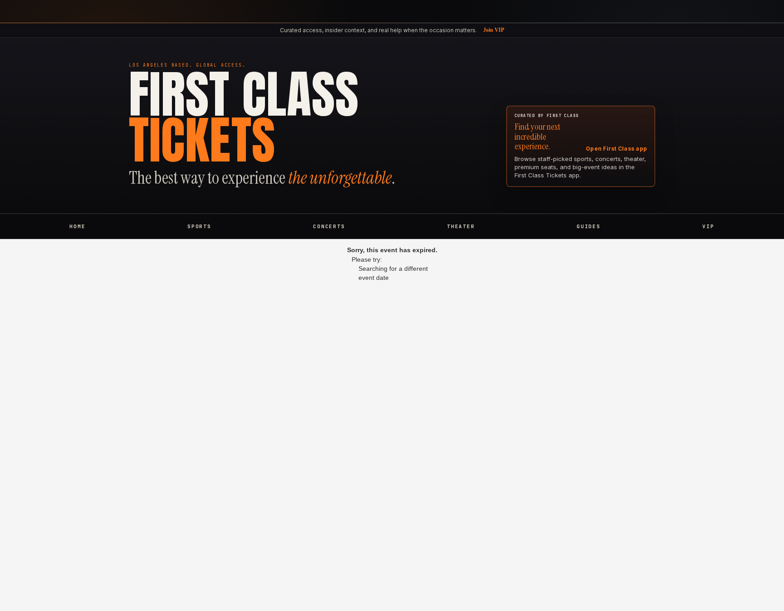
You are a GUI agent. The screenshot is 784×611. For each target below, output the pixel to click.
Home (77, 226)
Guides (589, 226)
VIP (708, 226)
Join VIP (493, 30)
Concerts (329, 226)
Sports (199, 226)
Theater (461, 226)
